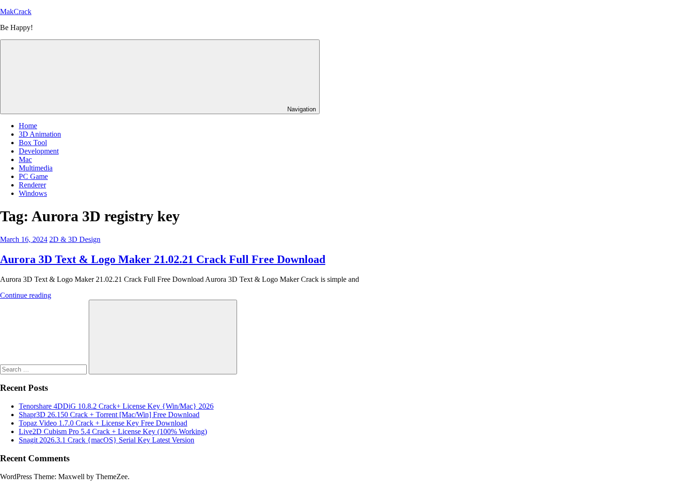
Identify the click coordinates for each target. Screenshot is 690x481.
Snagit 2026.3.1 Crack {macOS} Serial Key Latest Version (106, 440)
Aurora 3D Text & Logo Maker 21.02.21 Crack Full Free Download (162, 259)
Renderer (32, 185)
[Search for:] (44, 369)
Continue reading (25, 295)
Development (39, 151)
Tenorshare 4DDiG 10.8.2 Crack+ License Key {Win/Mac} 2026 (116, 406)
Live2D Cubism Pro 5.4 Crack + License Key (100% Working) (113, 431)
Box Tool (33, 143)
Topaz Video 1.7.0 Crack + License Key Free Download (103, 423)
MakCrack (15, 12)
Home (28, 126)
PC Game (33, 176)
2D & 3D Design (74, 239)
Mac (25, 159)
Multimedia (36, 168)
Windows (33, 193)
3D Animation (40, 134)
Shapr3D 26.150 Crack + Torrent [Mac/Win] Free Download (109, 415)
